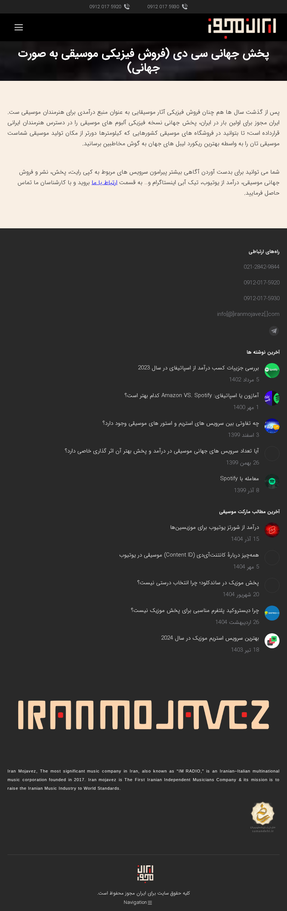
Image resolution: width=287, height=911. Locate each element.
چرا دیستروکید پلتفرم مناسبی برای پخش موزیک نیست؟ (195, 610)
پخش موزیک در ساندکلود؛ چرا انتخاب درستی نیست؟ (198, 582)
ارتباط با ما (104, 182)
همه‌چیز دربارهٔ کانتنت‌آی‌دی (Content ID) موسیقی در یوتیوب (189, 555)
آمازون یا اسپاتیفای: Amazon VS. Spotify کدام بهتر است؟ (191, 395)
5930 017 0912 (163, 6)
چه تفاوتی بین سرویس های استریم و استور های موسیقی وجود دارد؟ (180, 423)
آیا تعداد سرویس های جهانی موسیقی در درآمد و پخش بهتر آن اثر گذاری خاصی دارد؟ (162, 451)
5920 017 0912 (105, 6)
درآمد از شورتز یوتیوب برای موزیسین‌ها (214, 527)
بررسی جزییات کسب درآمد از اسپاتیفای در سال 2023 (198, 367)
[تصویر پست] (272, 370)
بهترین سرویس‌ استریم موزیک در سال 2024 (210, 638)
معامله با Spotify (239, 478)
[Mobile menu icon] (18, 27)
